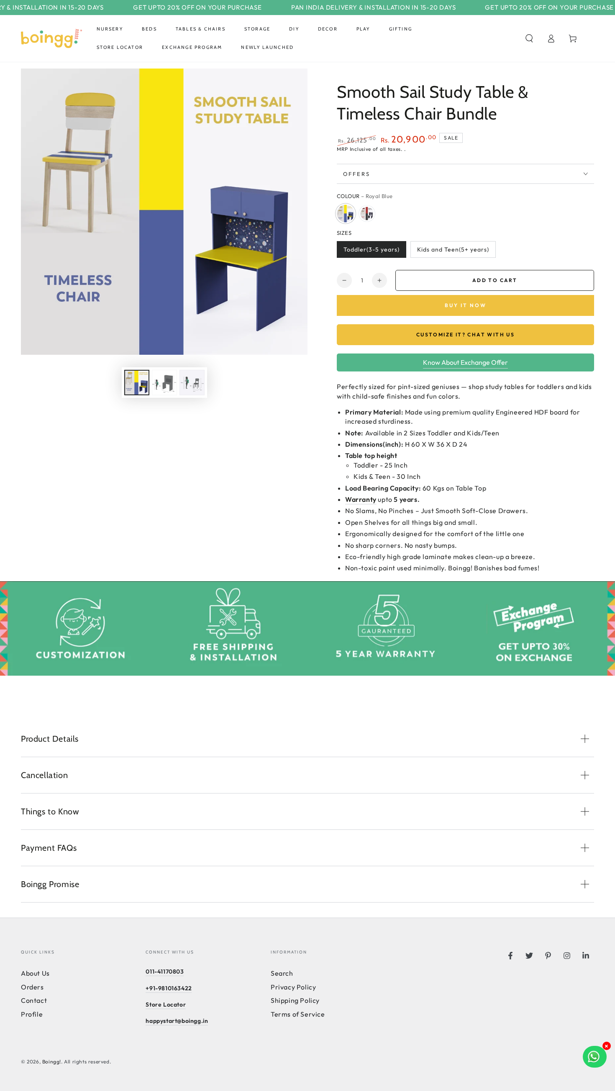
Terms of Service (298, 1014)
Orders (32, 987)
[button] (529, 38)
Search (282, 973)
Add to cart (494, 280)
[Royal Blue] (345, 213)
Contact (34, 1000)
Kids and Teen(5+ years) (453, 249)
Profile (32, 1014)
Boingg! (51, 1061)
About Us (35, 973)
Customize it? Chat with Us (465, 335)
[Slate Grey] (367, 213)
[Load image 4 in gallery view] (192, 382)
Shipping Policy (295, 1000)
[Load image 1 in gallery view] (136, 382)
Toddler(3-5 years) (371, 249)
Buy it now (466, 305)
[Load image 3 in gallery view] (164, 382)
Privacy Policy (293, 987)
